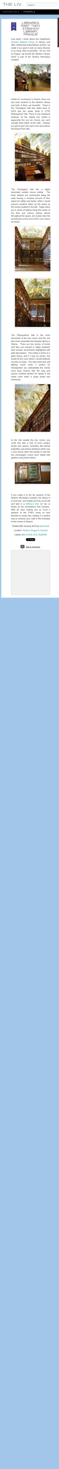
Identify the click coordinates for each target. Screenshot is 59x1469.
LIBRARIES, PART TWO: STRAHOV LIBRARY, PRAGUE (30, 29)
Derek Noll (44, 526)
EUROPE (43, 535)
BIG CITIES (27, 535)
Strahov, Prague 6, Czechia (35, 530)
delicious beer (33, 504)
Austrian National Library (23, 42)
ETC (35, 535)
